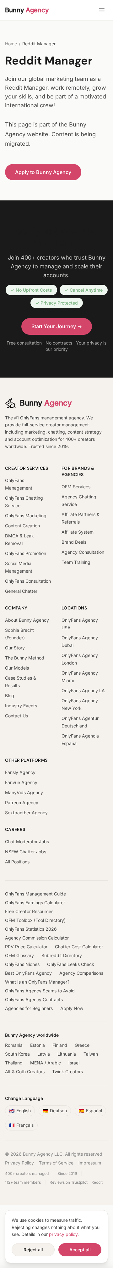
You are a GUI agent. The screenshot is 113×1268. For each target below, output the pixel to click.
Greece (82, 1045)
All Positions (17, 861)
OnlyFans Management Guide (35, 893)
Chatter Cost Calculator (79, 946)
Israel (73, 1062)
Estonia (37, 1045)
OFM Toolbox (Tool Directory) (35, 920)
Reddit (97, 1182)
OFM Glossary (19, 955)
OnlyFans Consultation (28, 581)
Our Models (17, 667)
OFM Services (76, 486)
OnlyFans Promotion (25, 553)
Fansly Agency (20, 772)
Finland (59, 1045)
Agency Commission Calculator (37, 937)
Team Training (76, 562)
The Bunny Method (24, 657)
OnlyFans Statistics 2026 (31, 929)
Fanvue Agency (21, 782)
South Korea (17, 1054)
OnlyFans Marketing (25, 515)
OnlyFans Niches (22, 964)
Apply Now (71, 1008)
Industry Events (21, 705)
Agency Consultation (83, 552)
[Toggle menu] (101, 10)
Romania (14, 1045)
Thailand (14, 1062)
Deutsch (55, 1110)
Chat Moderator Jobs (27, 841)
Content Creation (22, 525)
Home (11, 43)
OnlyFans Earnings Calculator (35, 902)
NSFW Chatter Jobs (25, 851)
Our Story (15, 647)
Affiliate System (78, 532)
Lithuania (66, 1054)
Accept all (80, 1249)
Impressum (89, 1162)
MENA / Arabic (45, 1062)
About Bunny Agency (27, 620)
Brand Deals (74, 542)
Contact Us (16, 715)
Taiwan (90, 1054)
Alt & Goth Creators (25, 1071)
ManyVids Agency (24, 792)
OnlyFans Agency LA (83, 690)
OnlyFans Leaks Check (70, 964)
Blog (9, 695)
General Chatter (21, 591)
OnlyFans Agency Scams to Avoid (40, 990)
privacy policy (63, 1234)
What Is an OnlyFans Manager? (37, 982)
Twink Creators (67, 1071)
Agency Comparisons (81, 973)
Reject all (33, 1249)
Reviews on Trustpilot (69, 1182)
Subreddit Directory (61, 955)
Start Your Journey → (56, 326)
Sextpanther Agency (26, 812)
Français (21, 1125)
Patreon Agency (21, 802)
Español (90, 1110)
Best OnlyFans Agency (28, 973)
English (20, 1110)
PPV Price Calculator (26, 946)
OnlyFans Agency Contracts (34, 999)
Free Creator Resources (29, 911)
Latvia (43, 1054)
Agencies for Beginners (29, 1008)
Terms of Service (56, 1162)
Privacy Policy (19, 1162)
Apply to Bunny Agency (43, 172)
